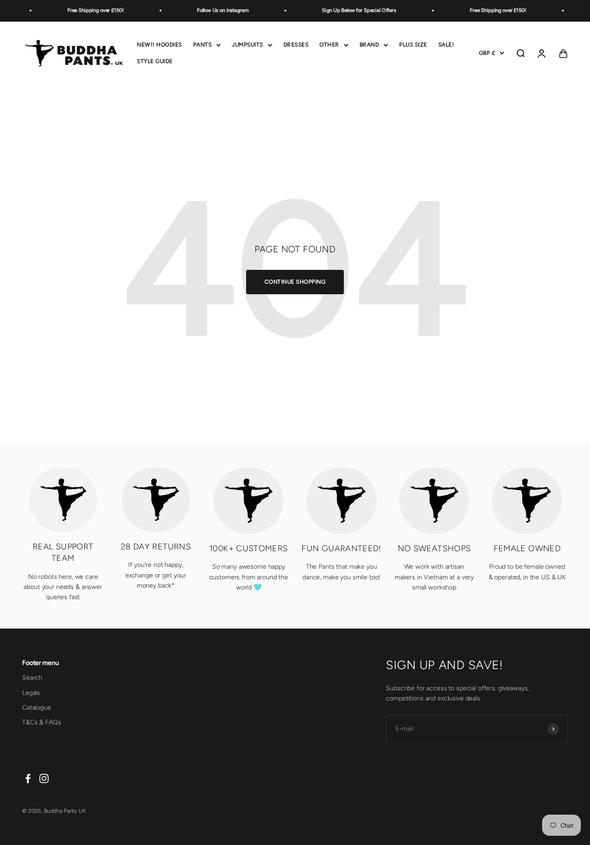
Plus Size (413, 44)
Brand (369, 44)
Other (329, 44)
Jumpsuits (247, 44)
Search (32, 678)
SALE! (446, 44)
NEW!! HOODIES (159, 44)
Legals (31, 693)
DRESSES (296, 44)
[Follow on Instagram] (44, 778)
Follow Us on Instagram (219, 10)
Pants (202, 44)
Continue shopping (295, 282)
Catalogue (36, 707)
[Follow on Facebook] (28, 778)
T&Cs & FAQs (41, 722)
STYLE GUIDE (155, 61)
